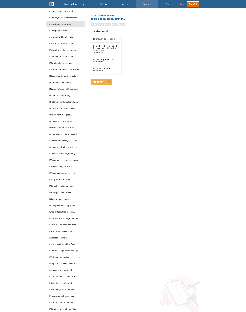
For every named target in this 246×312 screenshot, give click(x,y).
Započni (193, 4)
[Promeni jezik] (182, 4)
